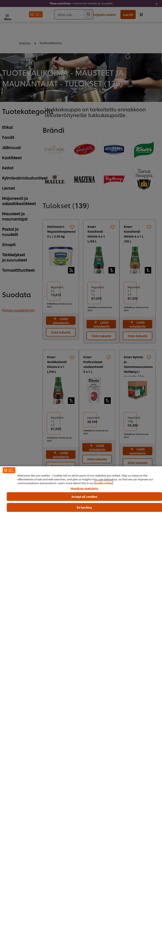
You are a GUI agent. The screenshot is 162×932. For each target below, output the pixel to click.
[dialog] (81, 699)
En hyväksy (84, 507)
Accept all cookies (84, 496)
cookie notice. (103, 483)
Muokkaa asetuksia (84, 488)
